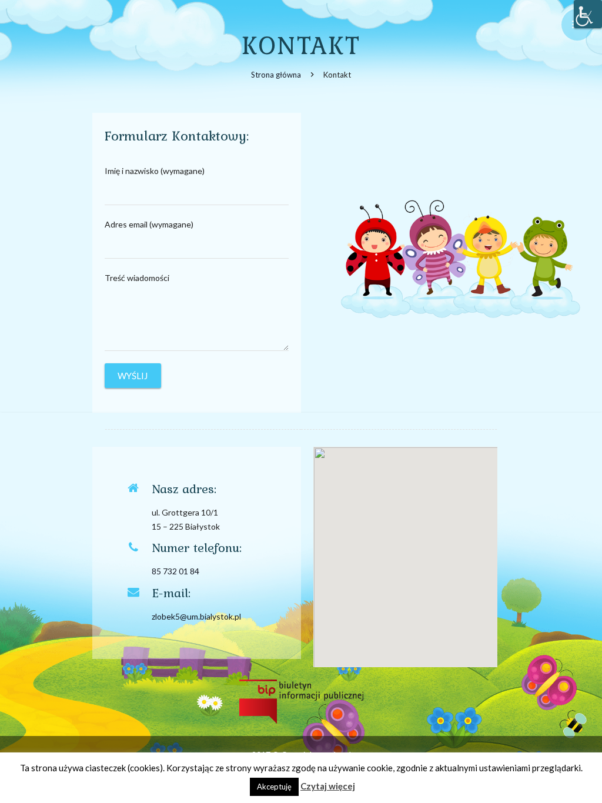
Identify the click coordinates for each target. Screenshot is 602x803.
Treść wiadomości (137, 278)
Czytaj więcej (327, 786)
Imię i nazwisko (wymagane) (155, 171)
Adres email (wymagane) (149, 224)
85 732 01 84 (175, 571)
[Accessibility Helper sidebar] (588, 14)
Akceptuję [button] (274, 786)
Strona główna (276, 74)
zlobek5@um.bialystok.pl (196, 616)
